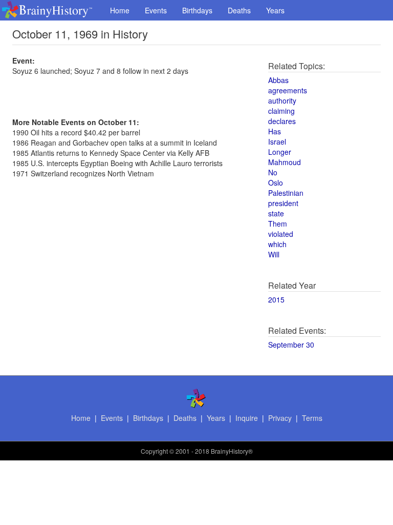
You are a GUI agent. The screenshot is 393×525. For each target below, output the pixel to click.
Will (273, 254)
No (272, 172)
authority (282, 100)
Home (119, 10)
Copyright (154, 451)
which (277, 244)
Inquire (246, 418)
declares (282, 121)
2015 (276, 299)
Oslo (275, 182)
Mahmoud (284, 162)
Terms (312, 418)
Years (275, 10)
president (283, 203)
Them (277, 223)
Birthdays (197, 10)
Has (274, 131)
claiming (281, 111)
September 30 (291, 344)
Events (156, 10)
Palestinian (285, 193)
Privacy (280, 418)
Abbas (278, 80)
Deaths (239, 10)
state (276, 213)
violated (280, 234)
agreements (287, 90)
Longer (279, 152)
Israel (277, 141)
